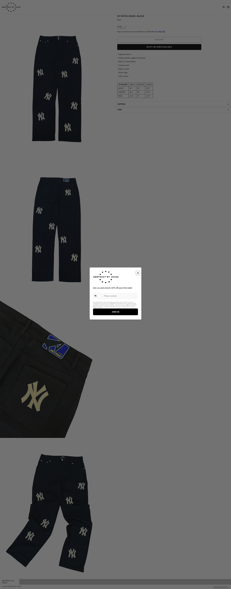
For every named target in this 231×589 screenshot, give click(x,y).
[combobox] (98, 296)
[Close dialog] (137, 273)
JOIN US (115, 312)
